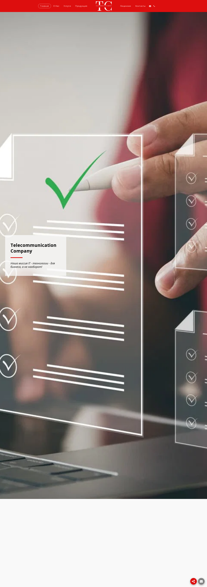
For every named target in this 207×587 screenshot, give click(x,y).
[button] (150, 6)
